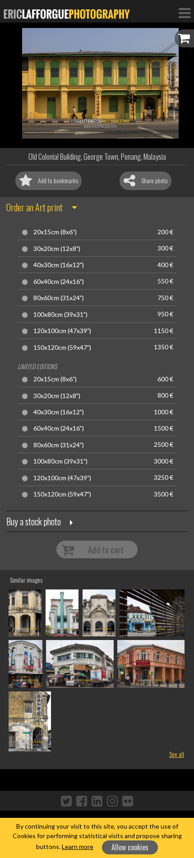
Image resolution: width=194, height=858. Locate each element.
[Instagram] (112, 800)
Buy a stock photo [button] (33, 521)
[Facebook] (81, 800)
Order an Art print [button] (34, 207)
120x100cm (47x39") (62, 330)
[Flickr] (127, 800)
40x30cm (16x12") (58, 265)
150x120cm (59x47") (62, 347)
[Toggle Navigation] (184, 12)
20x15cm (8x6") (55, 232)
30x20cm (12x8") (56, 248)
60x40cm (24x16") (58, 281)
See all (176, 754)
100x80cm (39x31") (60, 314)
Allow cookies (129, 847)
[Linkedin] (97, 800)
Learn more (77, 846)
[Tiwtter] (66, 800)
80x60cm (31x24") (58, 297)
